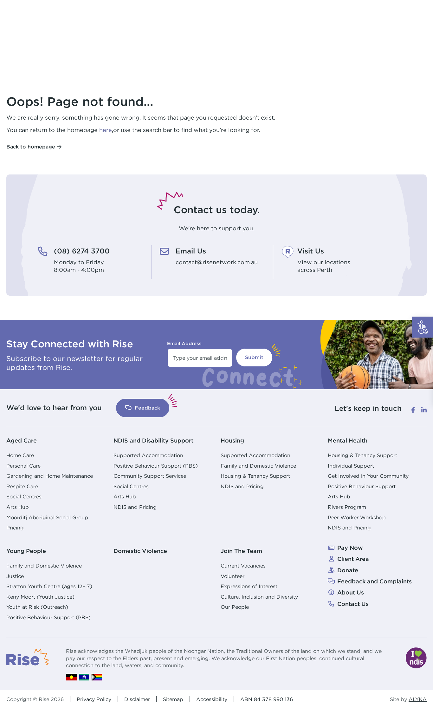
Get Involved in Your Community (368, 476)
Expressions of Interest (249, 586)
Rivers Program (347, 507)
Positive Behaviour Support (362, 486)
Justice (15, 576)
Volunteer (232, 576)
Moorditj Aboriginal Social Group (47, 517)
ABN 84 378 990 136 (266, 699)
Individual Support (351, 466)
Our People (235, 607)
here (105, 130)
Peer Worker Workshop (357, 517)
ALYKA (418, 699)
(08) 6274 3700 (82, 250)
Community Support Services (149, 476)
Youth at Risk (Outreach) (37, 607)
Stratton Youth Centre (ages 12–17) (49, 586)
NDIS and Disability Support (153, 440)
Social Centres (24, 496)
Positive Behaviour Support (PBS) (155, 466)
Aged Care (21, 440)
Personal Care (23, 466)
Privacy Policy (94, 699)
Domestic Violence (140, 551)
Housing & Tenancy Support (255, 476)
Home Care (20, 455)
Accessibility (211, 699)
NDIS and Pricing (135, 507)
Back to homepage (30, 146)
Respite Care (22, 486)
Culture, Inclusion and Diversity (259, 597)
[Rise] (27, 656)
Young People (26, 551)
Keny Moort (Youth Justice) (40, 597)
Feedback (146, 407)
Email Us (191, 250)
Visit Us (310, 250)
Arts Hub (17, 507)
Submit (254, 357)
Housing (232, 440)
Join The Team (241, 551)
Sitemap (173, 699)
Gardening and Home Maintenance (49, 476)
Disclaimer (137, 699)
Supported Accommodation (148, 455)
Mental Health (347, 440)
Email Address (184, 343)
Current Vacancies (243, 565)
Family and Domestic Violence (258, 466)
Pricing (15, 527)
